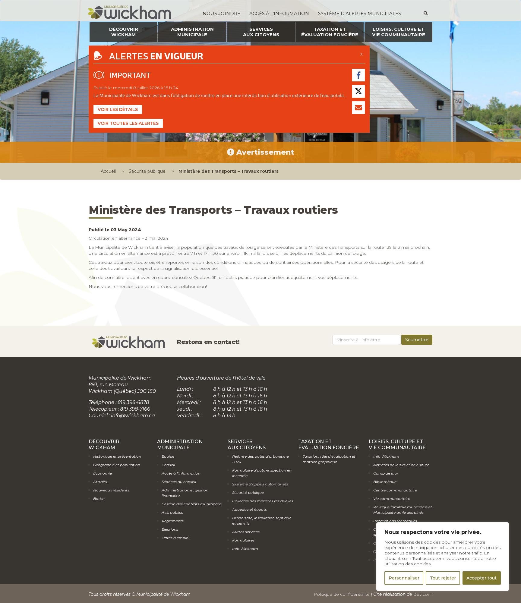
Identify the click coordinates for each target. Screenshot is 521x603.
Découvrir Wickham (123, 31)
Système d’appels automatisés (260, 484)
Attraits (100, 481)
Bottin (99, 498)
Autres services (246, 531)
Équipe (168, 456)
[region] (442, 556)
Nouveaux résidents (111, 490)
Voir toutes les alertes (128, 123)
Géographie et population (116, 465)
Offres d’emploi (175, 537)
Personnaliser (404, 578)
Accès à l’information (279, 13)
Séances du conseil (179, 481)
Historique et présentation (117, 456)
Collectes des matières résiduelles (262, 501)
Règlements (173, 521)
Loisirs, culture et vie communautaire (398, 31)
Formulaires (243, 540)
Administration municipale (192, 31)
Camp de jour (385, 473)
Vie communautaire (391, 498)
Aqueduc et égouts (249, 509)
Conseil (168, 465)
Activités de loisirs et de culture (401, 465)
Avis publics (172, 512)
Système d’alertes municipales (359, 13)
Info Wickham (245, 548)
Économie (102, 473)
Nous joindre (221, 13)
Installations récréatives (395, 521)
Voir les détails (118, 109)
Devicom (422, 594)
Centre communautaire (395, 490)
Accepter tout (481, 578)
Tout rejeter (443, 578)
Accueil (108, 171)
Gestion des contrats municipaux (192, 504)
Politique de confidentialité (342, 594)
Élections (170, 529)
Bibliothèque (384, 481)
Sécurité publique (147, 171)
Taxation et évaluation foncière (329, 31)
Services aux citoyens (261, 31)
